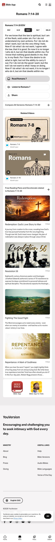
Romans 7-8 (17, 144)
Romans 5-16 (17, 178)
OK (48, 516)
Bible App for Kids (36, 394)
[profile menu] (48, 4)
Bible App (17, 394)
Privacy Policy (17, 518)
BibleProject (14, 147)
